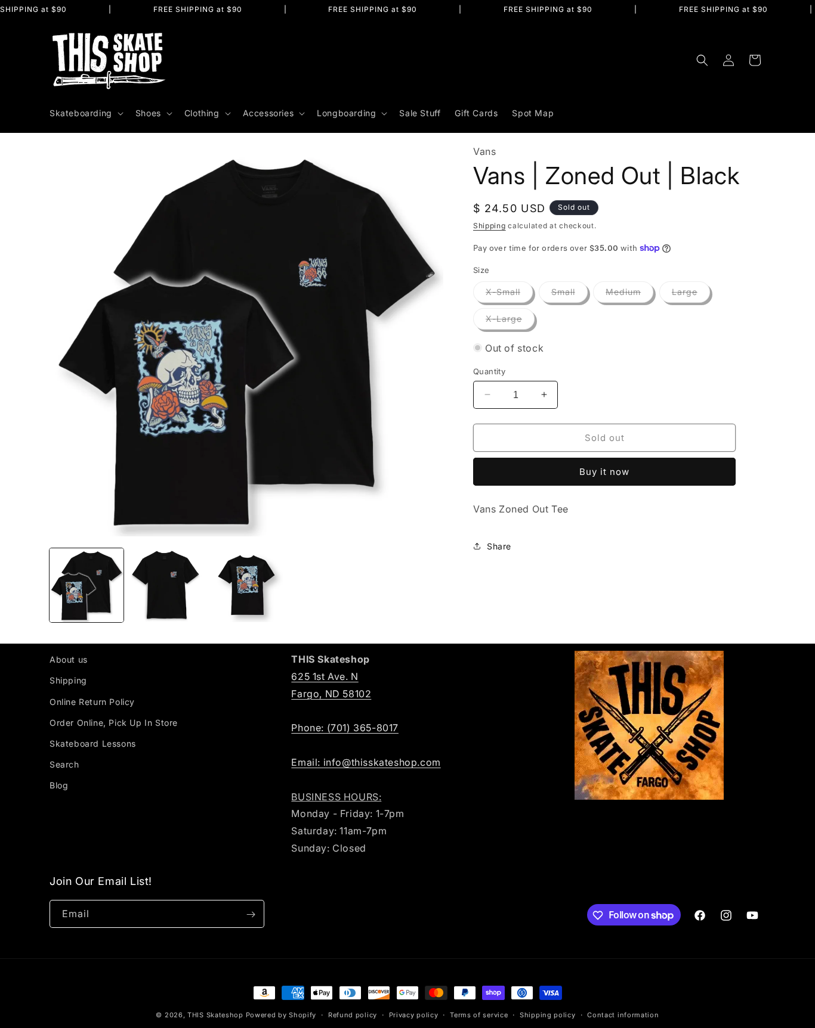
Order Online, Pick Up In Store (114, 722)
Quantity (489, 370)
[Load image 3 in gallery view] (246, 585)
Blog (59, 785)
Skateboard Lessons (93, 743)
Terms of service (479, 1014)
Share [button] (499, 546)
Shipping (489, 224)
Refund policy (352, 1014)
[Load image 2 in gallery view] (166, 585)
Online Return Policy (92, 701)
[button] (85, 113)
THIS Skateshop (215, 1015)
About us (69, 659)
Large (691, 294)
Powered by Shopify (281, 1015)
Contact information (623, 1014)
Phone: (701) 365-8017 (345, 728)
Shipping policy (548, 1014)
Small (569, 294)
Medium (629, 294)
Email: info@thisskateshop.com (365, 762)
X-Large (510, 321)
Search (64, 764)
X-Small (509, 294)
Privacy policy (414, 1014)
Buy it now (604, 471)
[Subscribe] (250, 914)
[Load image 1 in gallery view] (87, 585)
